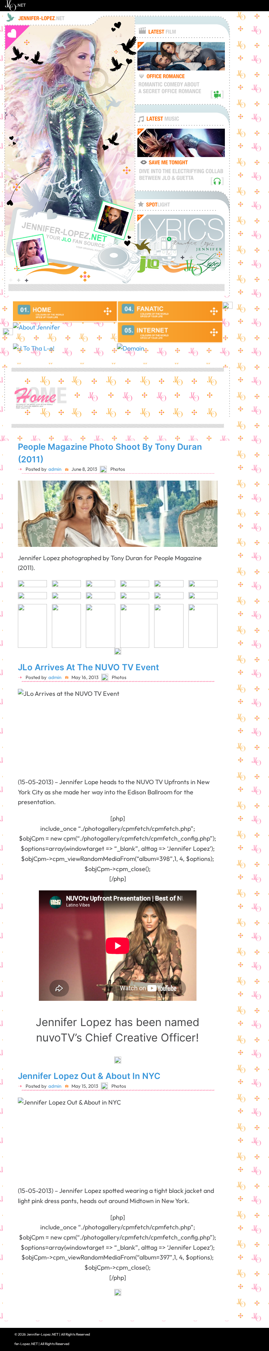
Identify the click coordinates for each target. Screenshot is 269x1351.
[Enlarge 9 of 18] (106, 601)
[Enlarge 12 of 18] (208, 601)
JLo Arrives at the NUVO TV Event (88, 667)
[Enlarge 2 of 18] (71, 589)
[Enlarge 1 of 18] (37, 589)
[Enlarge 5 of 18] (174, 589)
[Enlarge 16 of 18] (140, 613)
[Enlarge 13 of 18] (37, 613)
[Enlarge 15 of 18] (106, 613)
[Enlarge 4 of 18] (140, 589)
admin (54, 469)
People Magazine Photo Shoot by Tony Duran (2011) (110, 453)
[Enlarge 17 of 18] (174, 613)
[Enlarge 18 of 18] (208, 613)
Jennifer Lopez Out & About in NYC (89, 1076)
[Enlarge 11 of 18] (174, 601)
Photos (117, 469)
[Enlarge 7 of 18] (37, 601)
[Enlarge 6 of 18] (208, 589)
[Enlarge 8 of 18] (71, 601)
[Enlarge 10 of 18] (140, 601)
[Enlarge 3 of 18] (106, 589)
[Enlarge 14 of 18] (71, 613)
